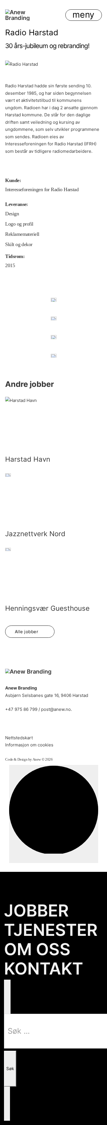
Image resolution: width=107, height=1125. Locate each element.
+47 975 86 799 (21, 709)
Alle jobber (27, 631)
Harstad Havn (27, 459)
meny (83, 14)
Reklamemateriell (22, 234)
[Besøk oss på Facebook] (25, 724)
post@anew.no (56, 709)
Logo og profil (19, 224)
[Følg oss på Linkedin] (9, 724)
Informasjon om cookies (29, 745)
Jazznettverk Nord (35, 534)
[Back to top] (53, 814)
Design (12, 213)
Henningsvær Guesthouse (47, 608)
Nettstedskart (19, 737)
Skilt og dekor (18, 244)
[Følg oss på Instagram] (41, 724)
